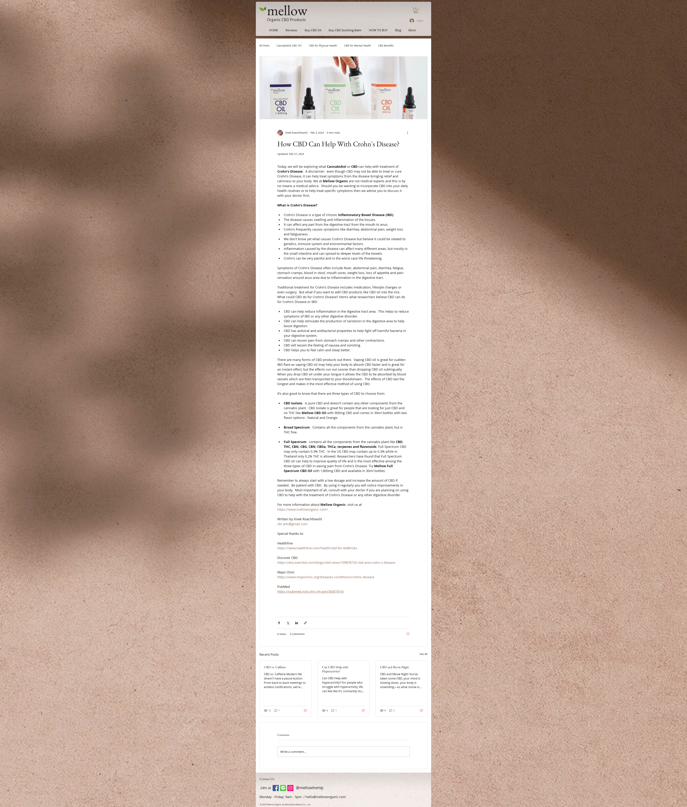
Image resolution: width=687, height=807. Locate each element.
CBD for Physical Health (323, 45)
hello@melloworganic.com (326, 797)
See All (424, 654)
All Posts (264, 45)
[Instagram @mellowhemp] (290, 788)
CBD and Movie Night (394, 667)
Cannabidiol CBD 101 (289, 45)
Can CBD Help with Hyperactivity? (335, 669)
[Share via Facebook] (279, 623)
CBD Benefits (386, 45)
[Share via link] (305, 623)
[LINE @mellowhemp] (283, 788)
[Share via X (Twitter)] (287, 623)
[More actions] (407, 133)
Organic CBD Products (286, 19)
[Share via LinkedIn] (296, 623)
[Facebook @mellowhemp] (276, 788)
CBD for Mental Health (357, 45)
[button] (416, 10)
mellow (287, 10)
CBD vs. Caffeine (275, 667)
